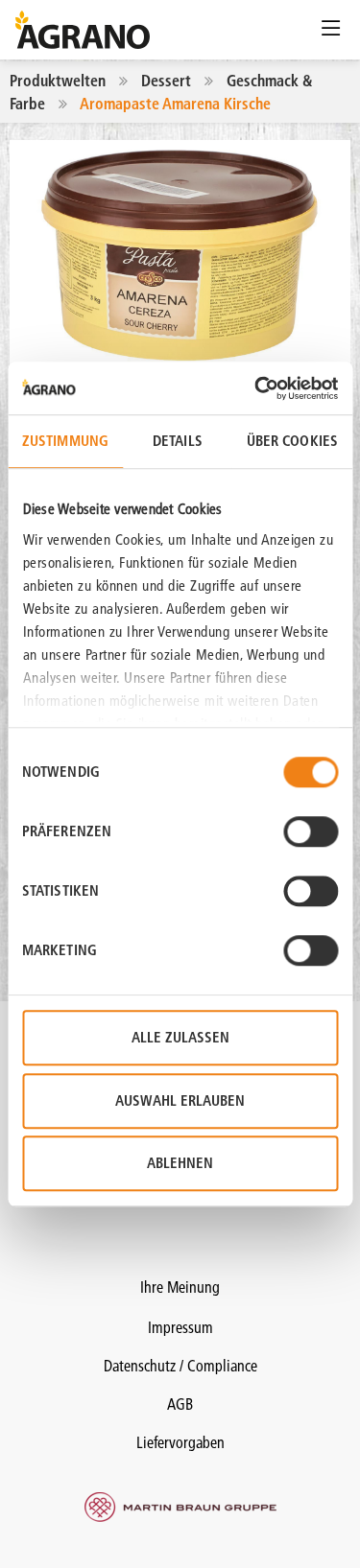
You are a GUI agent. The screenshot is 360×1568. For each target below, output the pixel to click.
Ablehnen (180, 1163)
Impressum (180, 1327)
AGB (180, 1404)
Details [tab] (178, 441)
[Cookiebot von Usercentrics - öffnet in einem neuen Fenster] (256, 388)
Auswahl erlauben (180, 1100)
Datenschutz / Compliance (180, 1365)
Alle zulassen (180, 1037)
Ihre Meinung (180, 1287)
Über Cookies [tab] (292, 441)
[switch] (310, 831)
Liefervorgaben (180, 1442)
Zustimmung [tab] (65, 441)
